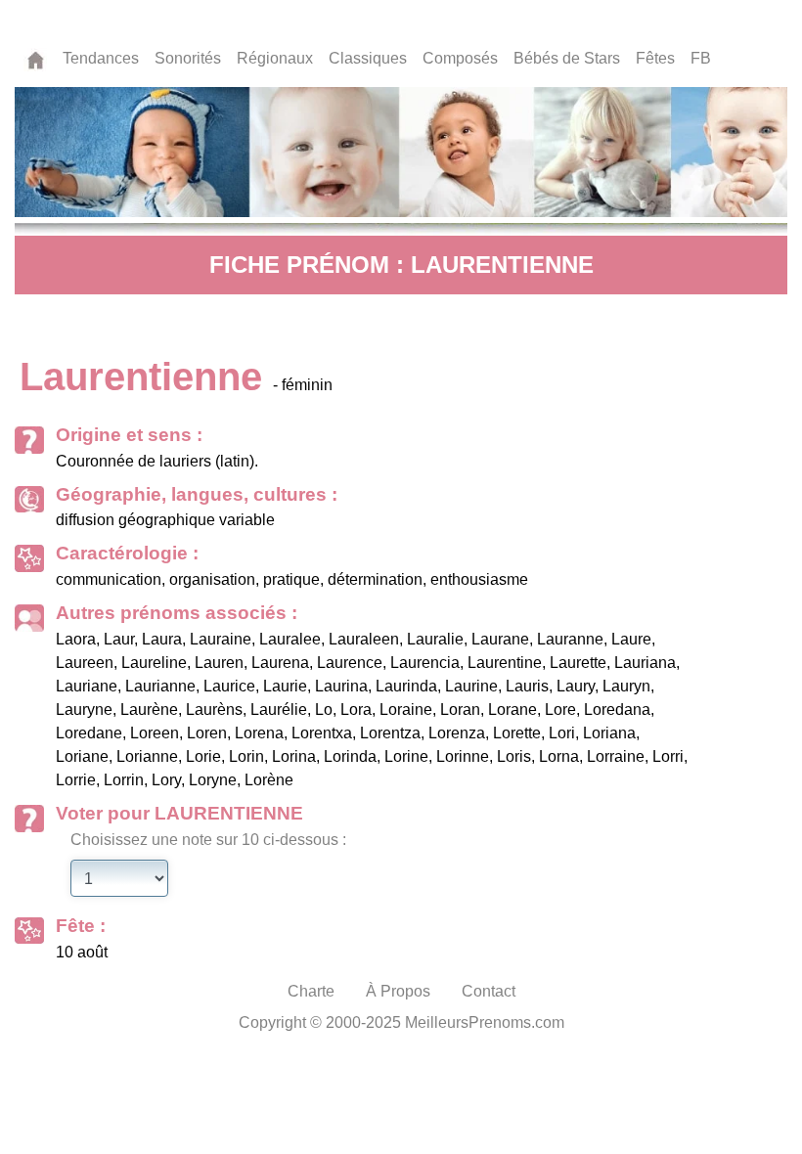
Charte (311, 991)
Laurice (229, 686)
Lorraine (616, 756)
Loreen (154, 733)
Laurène (149, 709)
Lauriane (86, 686)
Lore (560, 709)
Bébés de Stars (566, 58)
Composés (460, 58)
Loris (514, 756)
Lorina (294, 756)
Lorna (559, 756)
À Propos (398, 991)
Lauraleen (364, 639)
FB (701, 58)
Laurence (349, 662)
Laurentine (505, 662)
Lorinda (350, 756)
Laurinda (406, 686)
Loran (460, 709)
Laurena (280, 662)
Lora (356, 709)
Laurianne (160, 686)
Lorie (203, 756)
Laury (576, 686)
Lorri (668, 756)
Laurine (471, 686)
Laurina (341, 686)
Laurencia (425, 662)
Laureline (154, 662)
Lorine (406, 756)
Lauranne (570, 639)
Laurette (578, 662)
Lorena (259, 733)
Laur (119, 639)
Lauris (527, 686)
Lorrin (124, 780)
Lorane (512, 709)
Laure (631, 639)
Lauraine (220, 639)
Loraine (405, 709)
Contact (488, 991)
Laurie (285, 686)
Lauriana (645, 662)
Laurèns (214, 709)
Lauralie (435, 639)
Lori (562, 733)
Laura (162, 639)
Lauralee (290, 639)
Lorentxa (321, 733)
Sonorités (188, 58)
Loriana (609, 733)
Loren (207, 733)
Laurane (500, 639)
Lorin (246, 756)
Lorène (269, 780)
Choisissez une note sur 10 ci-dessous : (208, 839)
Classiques (368, 58)
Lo (324, 709)
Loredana (617, 709)
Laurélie (278, 709)
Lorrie (76, 780)
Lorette (517, 733)
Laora (76, 639)
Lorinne (462, 756)
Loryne (213, 780)
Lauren (219, 662)
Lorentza (390, 733)
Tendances (101, 58)
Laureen (84, 662)
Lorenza (456, 733)
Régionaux (275, 58)
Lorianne (147, 756)
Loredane (89, 733)
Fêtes (655, 58)
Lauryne (84, 709)
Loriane (82, 756)
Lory (166, 780)
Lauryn (626, 686)
